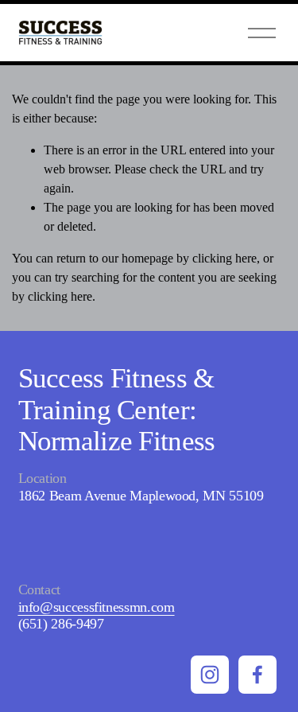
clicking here (224, 258)
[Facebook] (257, 675)
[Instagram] (210, 675)
